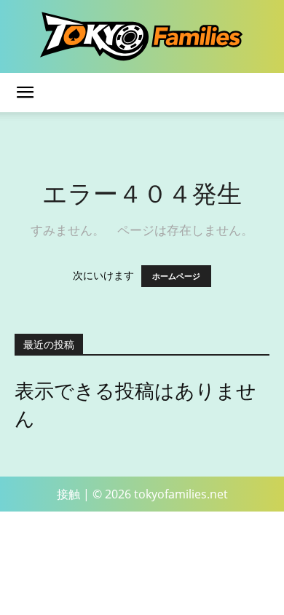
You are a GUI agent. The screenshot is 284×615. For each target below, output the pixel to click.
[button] (24, 92)
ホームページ (176, 276)
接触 (68, 494)
